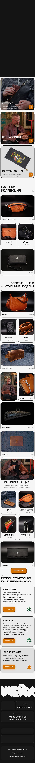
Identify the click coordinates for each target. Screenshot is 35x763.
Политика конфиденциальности (17, 749)
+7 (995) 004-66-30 (25, 707)
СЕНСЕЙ (9, 242)
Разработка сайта (17, 753)
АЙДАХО (26, 242)
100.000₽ (28, 244)
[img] (17, 161)
